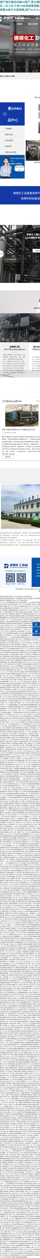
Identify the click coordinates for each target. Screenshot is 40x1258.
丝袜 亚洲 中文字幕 (30, 761)
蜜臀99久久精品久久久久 (19, 946)
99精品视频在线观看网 (25, 1006)
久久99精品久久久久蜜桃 (15, 1025)
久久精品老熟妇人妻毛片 (16, 654)
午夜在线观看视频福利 (33, 925)
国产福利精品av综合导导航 (16, 618)
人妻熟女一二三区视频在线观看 (16, 925)
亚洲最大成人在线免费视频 (31, 820)
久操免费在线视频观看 (20, 768)
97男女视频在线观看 (27, 869)
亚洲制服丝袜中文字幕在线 (16, 1014)
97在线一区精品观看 (26, 745)
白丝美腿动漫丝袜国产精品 (29, 1012)
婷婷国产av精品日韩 (9, 1023)
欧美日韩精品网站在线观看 (13, 757)
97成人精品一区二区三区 (20, 670)
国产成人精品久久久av (22, 1066)
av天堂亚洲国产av (26, 780)
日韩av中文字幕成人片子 (15, 791)
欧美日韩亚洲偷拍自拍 (13, 1019)
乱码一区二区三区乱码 (27, 649)
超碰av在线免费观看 (18, 813)
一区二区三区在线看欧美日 (19, 722)
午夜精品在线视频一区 (14, 701)
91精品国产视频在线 (11, 1070)
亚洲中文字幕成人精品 (21, 884)
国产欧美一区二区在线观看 (13, 627)
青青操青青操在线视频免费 (14, 942)
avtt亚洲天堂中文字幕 (29, 824)
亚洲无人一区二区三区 (29, 685)
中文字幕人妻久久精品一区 (27, 739)
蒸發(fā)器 (9, 134)
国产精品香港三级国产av (25, 1033)
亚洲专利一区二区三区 (21, 880)
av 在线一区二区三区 (8, 788)
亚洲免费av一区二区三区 (20, 608)
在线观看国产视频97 (19, 894)
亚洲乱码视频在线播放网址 (14, 674)
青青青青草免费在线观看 (13, 623)
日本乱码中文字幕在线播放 (27, 886)
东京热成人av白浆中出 (17, 911)
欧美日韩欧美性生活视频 (7, 902)
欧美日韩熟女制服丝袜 (10, 985)
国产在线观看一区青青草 (13, 859)
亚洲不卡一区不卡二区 (23, 1023)
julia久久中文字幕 (26, 1000)
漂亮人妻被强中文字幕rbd (8, 994)
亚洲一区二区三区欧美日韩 (10, 739)
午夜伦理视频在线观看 (24, 1004)
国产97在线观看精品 (34, 764)
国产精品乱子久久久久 (22, 788)
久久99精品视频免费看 (13, 797)
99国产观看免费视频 (31, 672)
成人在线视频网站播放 (23, 1002)
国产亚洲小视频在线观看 (15, 1054)
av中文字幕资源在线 (12, 643)
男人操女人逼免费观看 (11, 790)
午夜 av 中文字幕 (14, 1081)
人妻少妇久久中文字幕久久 (10, 734)
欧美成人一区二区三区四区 (18, 932)
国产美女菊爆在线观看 (14, 888)
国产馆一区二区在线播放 (26, 1041)
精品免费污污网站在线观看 (17, 959)
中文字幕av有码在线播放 (26, 772)
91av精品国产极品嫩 (32, 1083)
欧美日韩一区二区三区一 (32, 1050)
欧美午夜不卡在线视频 (13, 660)
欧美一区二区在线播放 (23, 981)
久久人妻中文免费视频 (16, 1079)
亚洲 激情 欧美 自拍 (22, 902)
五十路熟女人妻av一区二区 (26, 956)
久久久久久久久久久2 (33, 959)
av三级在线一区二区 (23, 1058)
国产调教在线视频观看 (17, 811)
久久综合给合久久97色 (30, 666)
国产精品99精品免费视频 (16, 735)
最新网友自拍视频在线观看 (30, 627)
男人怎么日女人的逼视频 (12, 917)
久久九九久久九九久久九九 (14, 799)
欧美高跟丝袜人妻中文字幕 (10, 668)
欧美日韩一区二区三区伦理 (27, 793)
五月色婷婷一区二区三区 (28, 990)
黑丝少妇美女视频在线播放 (10, 793)
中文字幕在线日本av (23, 907)
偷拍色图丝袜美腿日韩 (16, 693)
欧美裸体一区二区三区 (18, 689)
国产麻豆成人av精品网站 (16, 631)
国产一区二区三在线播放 (29, 732)
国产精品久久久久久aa (9, 1046)
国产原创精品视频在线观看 (10, 652)
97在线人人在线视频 (18, 998)
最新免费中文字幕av (15, 950)
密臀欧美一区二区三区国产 (31, 865)
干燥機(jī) (8, 128)
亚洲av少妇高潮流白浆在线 (11, 1000)
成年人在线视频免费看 (13, 1012)
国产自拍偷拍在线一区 (31, 687)
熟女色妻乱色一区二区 (9, 963)
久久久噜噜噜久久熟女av (7, 759)
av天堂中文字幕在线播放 (32, 650)
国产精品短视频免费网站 (10, 776)
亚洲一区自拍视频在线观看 (29, 706)
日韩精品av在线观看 (19, 931)
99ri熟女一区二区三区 (28, 677)
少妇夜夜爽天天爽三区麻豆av (11, 656)
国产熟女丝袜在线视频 (17, 650)
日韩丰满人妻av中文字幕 (11, 828)
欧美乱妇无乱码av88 (29, 693)
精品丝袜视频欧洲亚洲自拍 (29, 917)
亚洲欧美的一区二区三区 (13, 855)
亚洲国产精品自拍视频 (20, 919)
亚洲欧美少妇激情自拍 (21, 803)
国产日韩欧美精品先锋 (26, 790)
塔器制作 (8, 146)
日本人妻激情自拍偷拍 (22, 737)
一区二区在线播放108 (21, 846)
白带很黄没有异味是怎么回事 (31, 867)
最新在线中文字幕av (9, 1002)
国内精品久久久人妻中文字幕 (22, 1015)
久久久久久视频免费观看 (7, 602)
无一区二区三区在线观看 (28, 710)
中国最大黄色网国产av (30, 1025)
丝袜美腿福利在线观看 (26, 621)
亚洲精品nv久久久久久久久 (14, 714)
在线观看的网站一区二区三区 (29, 834)
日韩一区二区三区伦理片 (29, 762)
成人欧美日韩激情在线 (15, 1027)
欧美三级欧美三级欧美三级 (30, 888)
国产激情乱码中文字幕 (23, 963)
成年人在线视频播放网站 (20, 992)
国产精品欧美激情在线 (21, 1021)
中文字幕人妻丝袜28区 (7, 1010)
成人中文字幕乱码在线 (26, 776)
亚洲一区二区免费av (20, 863)
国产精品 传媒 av (5, 722)
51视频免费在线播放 (33, 932)
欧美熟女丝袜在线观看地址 (14, 728)
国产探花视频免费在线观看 (20, 861)
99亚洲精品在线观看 (14, 1031)
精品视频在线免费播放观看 (29, 705)
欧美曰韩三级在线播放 (18, 697)
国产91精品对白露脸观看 (26, 929)
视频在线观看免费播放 (25, 1070)
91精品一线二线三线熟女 (20, 1052)
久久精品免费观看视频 (9, 1044)
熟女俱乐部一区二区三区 (20, 958)
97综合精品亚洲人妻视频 (19, 842)
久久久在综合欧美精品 (10, 691)
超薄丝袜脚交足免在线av (25, 691)
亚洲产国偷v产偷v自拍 (16, 679)
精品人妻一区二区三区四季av (28, 747)
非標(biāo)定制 (10, 152)
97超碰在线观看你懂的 (12, 621)
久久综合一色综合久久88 (26, 755)
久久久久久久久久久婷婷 (10, 923)
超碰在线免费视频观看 (23, 1087)
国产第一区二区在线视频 (7, 1066)
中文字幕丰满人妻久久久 (22, 1010)
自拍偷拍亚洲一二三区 (11, 1041)
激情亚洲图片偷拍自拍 (9, 1058)
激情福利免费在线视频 (29, 859)
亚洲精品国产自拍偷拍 (7, 948)
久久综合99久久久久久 (29, 961)
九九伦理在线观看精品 (10, 1039)
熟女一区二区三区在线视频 (14, 666)
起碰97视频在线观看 (12, 772)
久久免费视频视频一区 (13, 705)
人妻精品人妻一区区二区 (15, 807)
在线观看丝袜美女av (23, 1046)
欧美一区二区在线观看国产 (31, 799)
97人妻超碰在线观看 (9, 749)
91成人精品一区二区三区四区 (22, 1029)
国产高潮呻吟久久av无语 (17, 983)
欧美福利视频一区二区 (26, 635)
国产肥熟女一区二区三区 (21, 703)
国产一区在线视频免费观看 (25, 1044)
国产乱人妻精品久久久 (13, 817)
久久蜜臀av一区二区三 (15, 961)
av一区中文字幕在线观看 (20, 782)
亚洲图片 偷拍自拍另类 (15, 732)
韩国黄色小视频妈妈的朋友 (10, 610)
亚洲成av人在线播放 (21, 805)
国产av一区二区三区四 (30, 674)
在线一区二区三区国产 (31, 965)
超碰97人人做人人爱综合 (17, 940)
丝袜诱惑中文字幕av (31, 730)
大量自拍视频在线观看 (18, 1083)
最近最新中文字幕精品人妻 (27, 1077)
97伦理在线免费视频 (25, 633)
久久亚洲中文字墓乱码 (32, 1089)
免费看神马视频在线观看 (24, 944)
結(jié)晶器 (9, 140)
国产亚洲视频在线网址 (29, 718)
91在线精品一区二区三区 (12, 896)
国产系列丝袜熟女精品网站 (20, 647)
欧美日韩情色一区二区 (25, 882)
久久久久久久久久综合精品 (11, 834)
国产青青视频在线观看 (33, 849)
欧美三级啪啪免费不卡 (21, 948)
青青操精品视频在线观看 (22, 753)
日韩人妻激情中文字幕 (13, 878)
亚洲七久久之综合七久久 (13, 927)
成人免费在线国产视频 (14, 662)
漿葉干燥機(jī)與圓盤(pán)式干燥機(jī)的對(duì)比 (18, 429)
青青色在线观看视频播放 (30, 791)
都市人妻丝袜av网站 (15, 718)
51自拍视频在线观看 (14, 780)
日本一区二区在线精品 (20, 1008)
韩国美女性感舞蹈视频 (7, 873)
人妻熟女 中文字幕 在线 (23, 759)
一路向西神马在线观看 (27, 878)
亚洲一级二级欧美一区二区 (18, 832)
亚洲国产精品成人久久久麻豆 (16, 784)
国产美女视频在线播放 (7, 803)
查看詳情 (7, 457)
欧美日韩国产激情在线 (20, 637)
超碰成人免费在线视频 (27, 616)
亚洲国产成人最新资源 (25, 1035)
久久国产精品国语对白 (9, 664)
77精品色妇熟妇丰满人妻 (19, 712)
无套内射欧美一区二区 (11, 747)
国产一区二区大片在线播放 (16, 606)
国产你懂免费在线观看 (24, 921)
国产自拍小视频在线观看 (9, 809)
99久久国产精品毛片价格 (13, 954)
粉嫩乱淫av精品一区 (24, 818)
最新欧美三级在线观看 (27, 770)
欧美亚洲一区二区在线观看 (30, 1064)
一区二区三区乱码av (12, 1077)
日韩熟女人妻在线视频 (25, 1068)
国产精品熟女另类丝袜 (27, 660)
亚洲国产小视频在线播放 (24, 664)
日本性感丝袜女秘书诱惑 (20, 988)
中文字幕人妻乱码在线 (14, 708)
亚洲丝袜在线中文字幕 (17, 1050)
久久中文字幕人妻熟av (29, 701)
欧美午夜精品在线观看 (26, 923)
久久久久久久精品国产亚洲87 (27, 604)
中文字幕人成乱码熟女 (18, 1056)
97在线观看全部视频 (28, 623)
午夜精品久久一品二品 (27, 645)
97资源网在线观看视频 (13, 706)
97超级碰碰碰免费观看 (20, 969)
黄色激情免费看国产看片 (17, 849)
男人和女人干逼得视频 (23, 639)
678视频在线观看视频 (32, 784)
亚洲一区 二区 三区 (6, 861)
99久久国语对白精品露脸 (26, 847)
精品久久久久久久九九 (29, 662)
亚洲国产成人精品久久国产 (25, 749)
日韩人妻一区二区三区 (14, 751)
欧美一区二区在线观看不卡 (16, 905)
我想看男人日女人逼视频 (26, 913)
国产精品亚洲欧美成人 (10, 956)
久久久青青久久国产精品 (23, 857)
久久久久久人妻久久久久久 (30, 757)
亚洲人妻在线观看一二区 (23, 602)
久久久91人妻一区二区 (27, 822)
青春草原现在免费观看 (9, 981)
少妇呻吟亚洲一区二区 (9, 830)
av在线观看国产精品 (18, 851)
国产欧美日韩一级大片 (30, 679)
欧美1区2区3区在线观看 (29, 683)
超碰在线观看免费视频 (24, 699)
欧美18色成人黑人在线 (20, 620)
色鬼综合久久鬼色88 (6, 1071)
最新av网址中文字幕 (18, 801)
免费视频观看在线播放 (31, 1043)
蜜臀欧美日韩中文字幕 (9, 1017)
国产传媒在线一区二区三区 (13, 762)
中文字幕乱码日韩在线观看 (11, 890)
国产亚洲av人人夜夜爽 (26, 734)
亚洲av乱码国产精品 (15, 867)
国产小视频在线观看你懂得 (20, 967)
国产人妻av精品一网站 (10, 1035)
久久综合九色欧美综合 (30, 942)
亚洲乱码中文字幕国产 (11, 913)
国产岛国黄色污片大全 (9, 907)
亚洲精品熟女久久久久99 (12, 990)
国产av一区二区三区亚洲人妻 (9, 716)
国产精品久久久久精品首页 (24, 876)
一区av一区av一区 (17, 987)
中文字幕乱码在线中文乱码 (18, 695)
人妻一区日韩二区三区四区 (31, 714)
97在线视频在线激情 (16, 743)
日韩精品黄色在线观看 (14, 1064)
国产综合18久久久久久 (20, 764)
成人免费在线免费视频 (18, 1060)
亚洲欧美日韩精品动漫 (29, 874)
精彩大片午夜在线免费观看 (20, 915)
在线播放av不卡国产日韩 (23, 853)
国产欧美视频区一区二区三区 (19, 936)
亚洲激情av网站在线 (28, 614)
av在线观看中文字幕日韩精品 (12, 685)
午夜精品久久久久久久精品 (27, 610)
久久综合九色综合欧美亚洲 (8, 699)
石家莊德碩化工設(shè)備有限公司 (25, 589)
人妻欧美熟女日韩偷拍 (20, 1071)
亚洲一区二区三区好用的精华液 (26, 726)
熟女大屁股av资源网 (6, 782)
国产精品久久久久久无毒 (28, 1019)
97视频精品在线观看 (28, 952)
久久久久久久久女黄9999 (28, 896)
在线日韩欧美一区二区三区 (16, 1037)
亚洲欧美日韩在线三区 (32, 1048)
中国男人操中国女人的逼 (25, 985)
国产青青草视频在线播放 (10, 633)
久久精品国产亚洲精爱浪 (19, 774)
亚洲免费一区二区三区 (21, 629)
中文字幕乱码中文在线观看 (8, 838)
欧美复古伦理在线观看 (11, 847)
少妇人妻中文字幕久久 (33, 658)
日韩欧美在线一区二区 (24, 838)
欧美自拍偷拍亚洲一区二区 (14, 641)
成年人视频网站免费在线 (21, 979)
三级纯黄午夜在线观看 (7, 975)
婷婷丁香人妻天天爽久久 (9, 1004)
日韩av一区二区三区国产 (20, 815)
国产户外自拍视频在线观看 (11, 649)
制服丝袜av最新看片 (15, 614)
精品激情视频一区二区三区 (8, 681)
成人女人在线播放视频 (31, 735)
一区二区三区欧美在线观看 (17, 977)
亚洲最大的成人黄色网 (25, 612)
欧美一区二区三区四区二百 (11, 710)
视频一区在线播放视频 (10, 1006)
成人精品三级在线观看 (9, 726)
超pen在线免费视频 (32, 844)
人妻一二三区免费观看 (7, 863)
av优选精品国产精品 (8, 805)
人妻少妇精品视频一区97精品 (12, 677)
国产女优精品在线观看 (13, 616)
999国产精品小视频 (17, 687)
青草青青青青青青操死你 (10, 938)
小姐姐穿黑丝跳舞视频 (23, 1017)
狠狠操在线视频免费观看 (20, 836)
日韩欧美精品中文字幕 (11, 612)
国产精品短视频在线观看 (20, 900)
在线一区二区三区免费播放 (23, 909)
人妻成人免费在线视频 (29, 950)
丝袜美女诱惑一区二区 (33, 689)
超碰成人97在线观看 (29, 728)
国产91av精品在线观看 (11, 604)
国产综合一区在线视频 (10, 1075)
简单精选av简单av (32, 695)
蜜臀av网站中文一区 (33, 768)
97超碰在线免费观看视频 (28, 890)
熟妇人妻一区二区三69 (16, 898)
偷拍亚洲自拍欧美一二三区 (17, 778)
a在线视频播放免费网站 (12, 770)
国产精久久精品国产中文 (30, 807)
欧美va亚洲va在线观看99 (14, 683)
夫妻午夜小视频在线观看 (20, 741)
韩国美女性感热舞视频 (17, 761)
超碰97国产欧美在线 (8, 909)
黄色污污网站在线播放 (32, 998)
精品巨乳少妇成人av (16, 892)
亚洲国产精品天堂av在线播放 (28, 652)
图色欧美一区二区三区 (11, 755)
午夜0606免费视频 (16, 871)
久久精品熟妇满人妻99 (32, 801)
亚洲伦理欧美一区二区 (22, 1091)
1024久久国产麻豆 (14, 973)
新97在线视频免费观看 (30, 892)
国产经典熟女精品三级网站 (30, 855)
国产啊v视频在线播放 (31, 911)
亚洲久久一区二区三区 (22, 786)
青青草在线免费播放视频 (32, 811)
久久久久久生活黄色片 (26, 643)
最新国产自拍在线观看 (30, 898)
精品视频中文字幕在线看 (28, 656)
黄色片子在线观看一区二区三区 (9, 635)
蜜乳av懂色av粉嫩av (32, 1060)
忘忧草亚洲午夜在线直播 (24, 830)
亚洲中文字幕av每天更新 (12, 645)
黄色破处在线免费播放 (26, 938)
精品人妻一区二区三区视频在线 (23, 934)
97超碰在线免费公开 (32, 1056)
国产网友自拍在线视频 (17, 730)
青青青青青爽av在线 (29, 1054)
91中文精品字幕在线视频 (22, 873)
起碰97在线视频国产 (28, 954)
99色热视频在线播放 (14, 971)
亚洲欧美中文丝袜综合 (15, 874)
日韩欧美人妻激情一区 (11, 929)
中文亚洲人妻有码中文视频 (16, 672)
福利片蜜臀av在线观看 (29, 927)
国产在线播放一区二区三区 (29, 817)
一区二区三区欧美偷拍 (24, 681)
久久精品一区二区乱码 (13, 822)
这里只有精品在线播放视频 (27, 668)
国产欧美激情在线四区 (27, 797)
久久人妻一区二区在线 (31, 631)
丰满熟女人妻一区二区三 (30, 1073)
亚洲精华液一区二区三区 (25, 1075)
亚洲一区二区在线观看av (23, 724)
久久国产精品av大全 (28, 751)
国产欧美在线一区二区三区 (24, 994)
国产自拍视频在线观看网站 (20, 795)
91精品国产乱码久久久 (10, 818)
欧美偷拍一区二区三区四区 (11, 869)
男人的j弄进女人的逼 (31, 813)
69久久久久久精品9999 (12, 745)
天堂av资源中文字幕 (29, 1027)
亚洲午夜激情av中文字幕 (29, 971)
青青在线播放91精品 (8, 737)
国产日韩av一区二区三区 (20, 766)
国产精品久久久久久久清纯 (30, 871)
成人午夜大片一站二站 (30, 641)
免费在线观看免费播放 (18, 658)
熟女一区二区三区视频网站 (18, 625)
